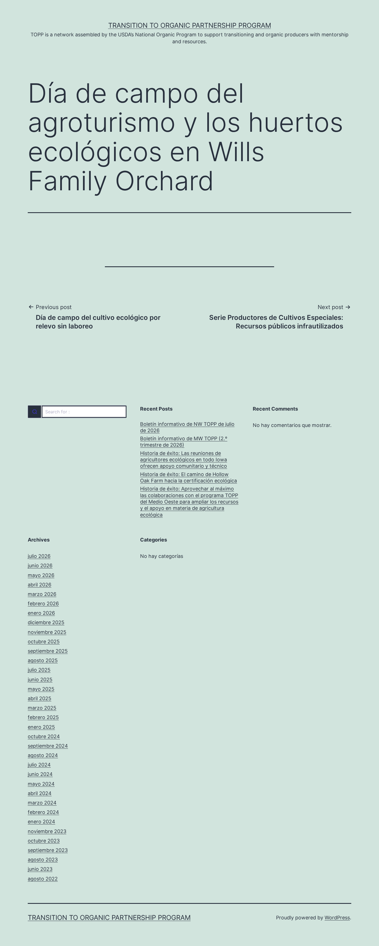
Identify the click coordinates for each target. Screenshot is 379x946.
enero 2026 (41, 613)
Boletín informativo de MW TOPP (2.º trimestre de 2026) (183, 442)
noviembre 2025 (47, 632)
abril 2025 (39, 698)
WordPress (337, 917)
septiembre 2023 (48, 850)
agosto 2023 (43, 859)
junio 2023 (40, 869)
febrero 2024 (43, 812)
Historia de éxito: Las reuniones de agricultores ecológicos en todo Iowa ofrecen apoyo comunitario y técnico (183, 459)
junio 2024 (40, 774)
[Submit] (34, 412)
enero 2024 (41, 821)
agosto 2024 (43, 755)
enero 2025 (41, 727)
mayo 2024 (41, 784)
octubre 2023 (44, 841)
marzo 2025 (42, 708)
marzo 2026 (42, 594)
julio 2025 (39, 670)
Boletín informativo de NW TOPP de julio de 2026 (187, 427)
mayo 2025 (41, 689)
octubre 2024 (44, 736)
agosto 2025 (43, 660)
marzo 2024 (42, 803)
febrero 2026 (43, 603)
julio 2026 (39, 556)
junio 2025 (40, 679)
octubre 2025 (44, 641)
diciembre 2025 (46, 622)
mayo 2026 (41, 575)
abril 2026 (39, 585)
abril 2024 (40, 793)
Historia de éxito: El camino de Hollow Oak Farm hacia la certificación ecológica (188, 477)
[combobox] (77, 411)
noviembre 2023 (47, 831)
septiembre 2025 (48, 651)
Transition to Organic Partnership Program (189, 25)
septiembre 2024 (48, 746)
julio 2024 (39, 765)
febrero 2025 (43, 717)
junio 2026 (40, 565)
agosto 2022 (43, 879)
